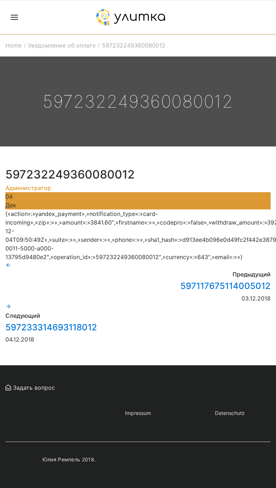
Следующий (22, 315)
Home (13, 45)
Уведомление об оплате (62, 45)
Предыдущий (252, 274)
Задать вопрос (33, 387)
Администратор (28, 187)
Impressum (138, 413)
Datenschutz (230, 413)
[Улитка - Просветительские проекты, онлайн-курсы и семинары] (130, 17)
